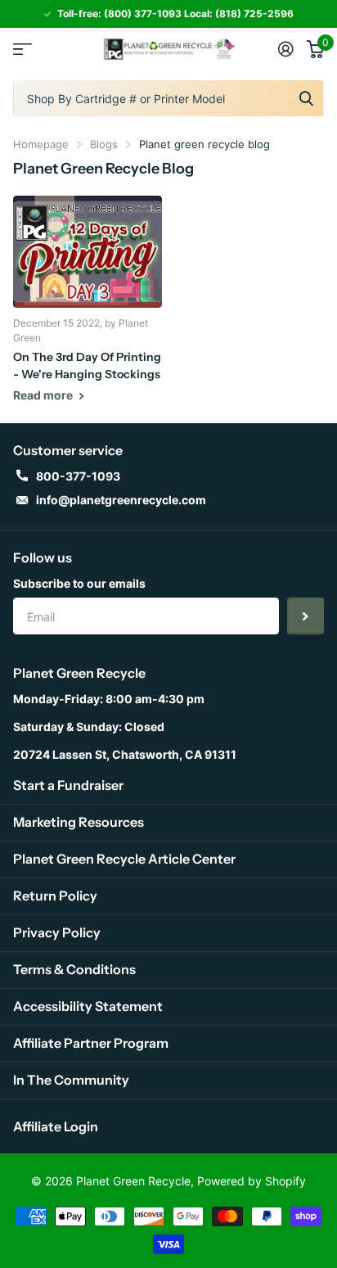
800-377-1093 (78, 476)
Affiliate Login (55, 1126)
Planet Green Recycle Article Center (124, 859)
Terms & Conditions (74, 969)
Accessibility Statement (88, 1006)
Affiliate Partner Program (90, 1043)
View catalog (22, 48)
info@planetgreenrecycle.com (121, 500)
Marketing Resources (78, 822)
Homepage (41, 144)
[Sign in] (286, 49)
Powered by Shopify (251, 1181)
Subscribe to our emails (79, 583)
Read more (44, 395)
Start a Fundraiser (68, 785)
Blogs (104, 144)
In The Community (71, 1080)
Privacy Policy (57, 932)
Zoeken (306, 98)
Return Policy (55, 895)
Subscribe (305, 616)
